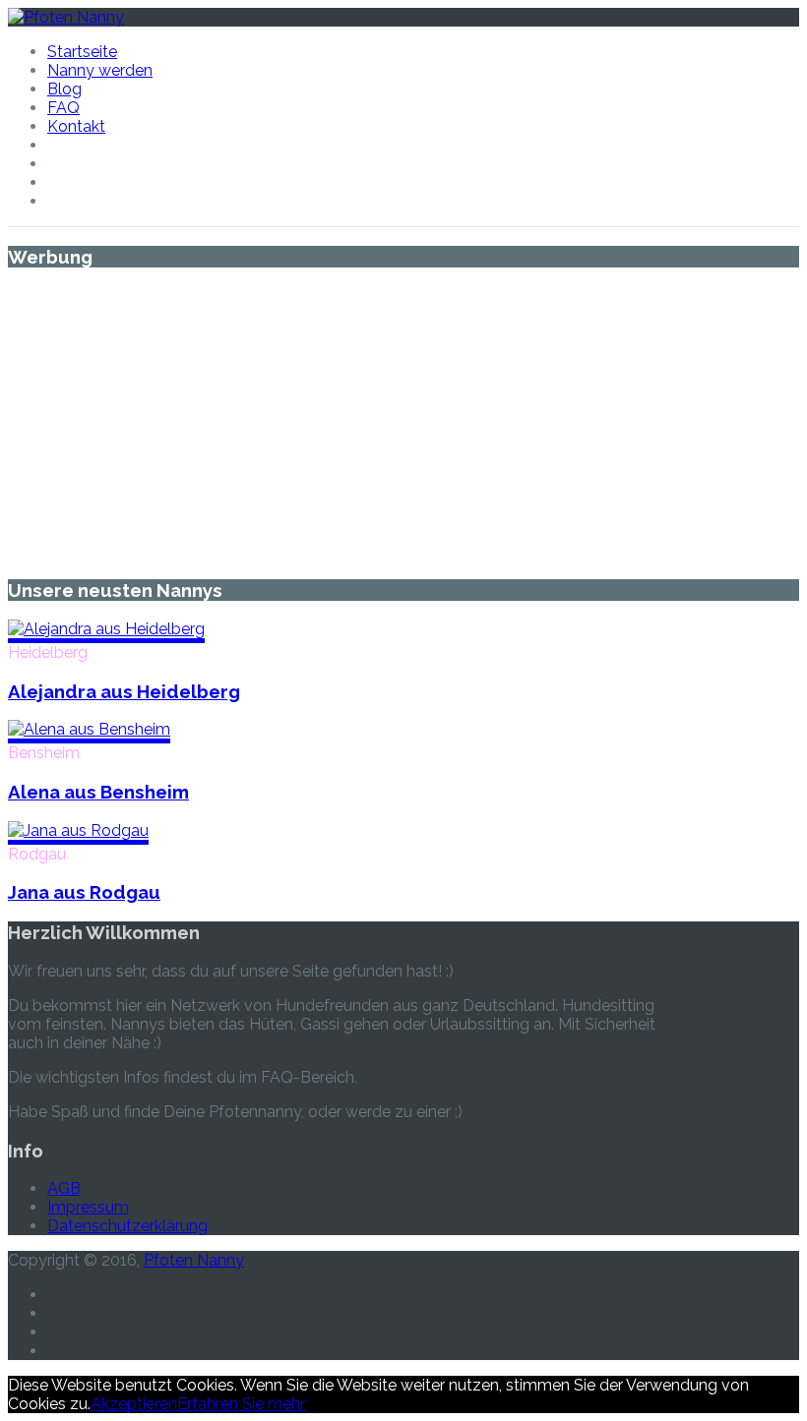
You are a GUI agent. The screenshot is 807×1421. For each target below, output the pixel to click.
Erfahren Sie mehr (241, 1403)
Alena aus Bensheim (98, 791)
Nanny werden (100, 70)
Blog (64, 89)
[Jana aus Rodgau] (78, 830)
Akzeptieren (134, 1403)
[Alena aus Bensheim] (89, 729)
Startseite (82, 51)
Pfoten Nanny (194, 1260)
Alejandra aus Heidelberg (124, 691)
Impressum (88, 1207)
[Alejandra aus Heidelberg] (106, 629)
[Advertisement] (403, 423)
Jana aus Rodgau (84, 892)
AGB (64, 1188)
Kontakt (76, 126)
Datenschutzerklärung (127, 1225)
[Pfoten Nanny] (66, 17)
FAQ (63, 107)
